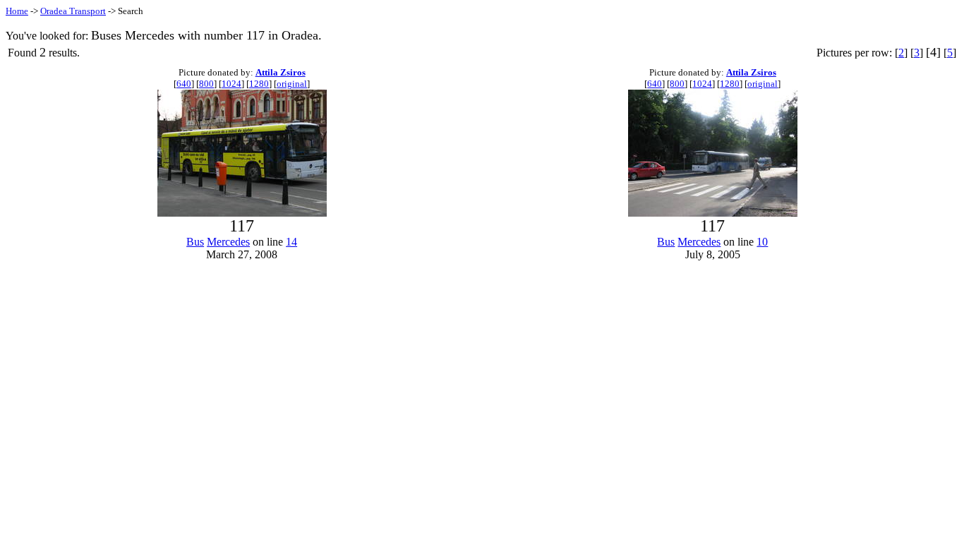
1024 (231, 83)
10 (762, 242)
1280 (259, 83)
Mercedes (228, 242)
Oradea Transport (73, 11)
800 (206, 83)
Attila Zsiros (280, 72)
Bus (195, 242)
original (292, 83)
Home (17, 11)
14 (291, 242)
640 (183, 83)
